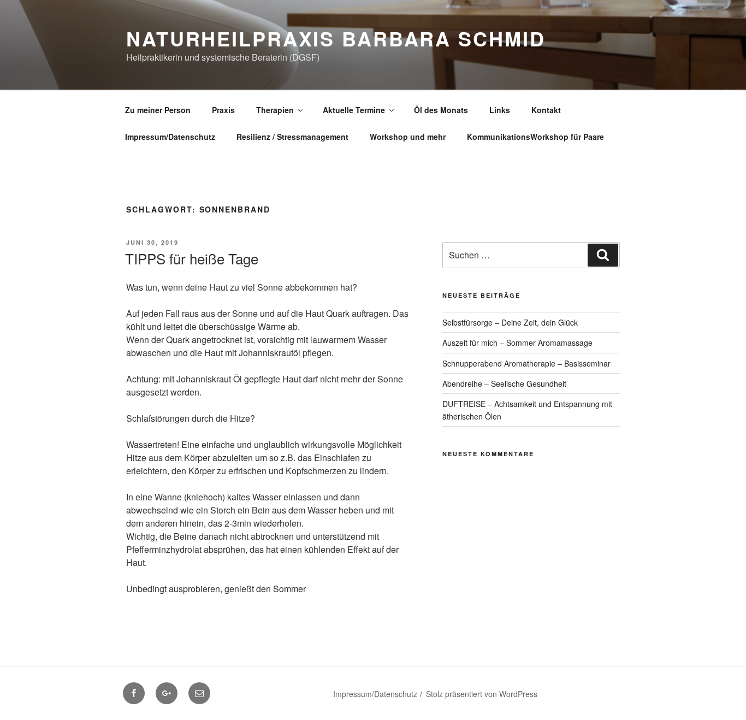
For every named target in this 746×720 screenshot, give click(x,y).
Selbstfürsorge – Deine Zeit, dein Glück (510, 322)
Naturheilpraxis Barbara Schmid (335, 38)
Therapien (275, 109)
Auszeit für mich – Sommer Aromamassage (517, 342)
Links (499, 109)
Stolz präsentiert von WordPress (481, 693)
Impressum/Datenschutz (170, 136)
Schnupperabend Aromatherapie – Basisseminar (526, 363)
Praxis (223, 109)
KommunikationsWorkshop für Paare (535, 136)
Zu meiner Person (158, 109)
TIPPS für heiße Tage (191, 258)
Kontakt (546, 109)
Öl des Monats (441, 109)
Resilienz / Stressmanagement (292, 136)
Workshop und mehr (408, 136)
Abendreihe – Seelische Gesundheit (504, 383)
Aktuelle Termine (354, 109)
